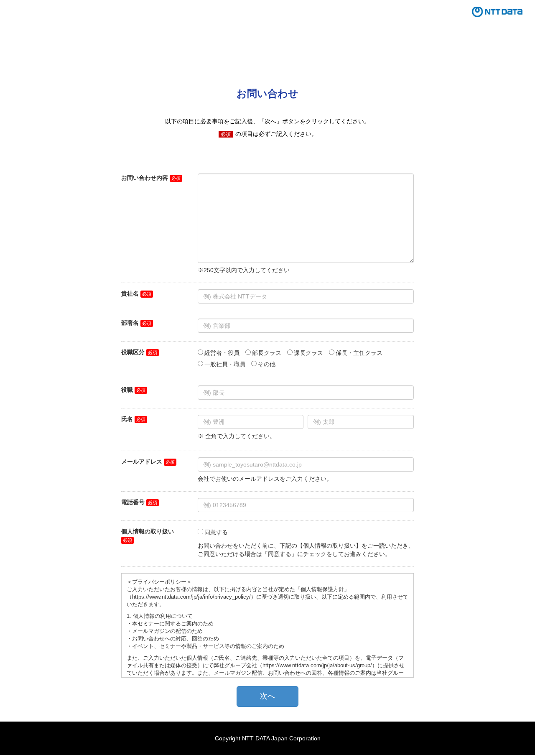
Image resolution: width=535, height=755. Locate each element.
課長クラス (308, 352)
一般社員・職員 (224, 364)
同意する (216, 532)
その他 (266, 364)
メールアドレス (141, 461)
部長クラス (266, 352)
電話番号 (133, 502)
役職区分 (133, 352)
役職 (127, 389)
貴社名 (130, 293)
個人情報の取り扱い (147, 531)
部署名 (130, 322)
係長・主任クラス (359, 352)
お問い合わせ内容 (144, 177)
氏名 (127, 419)
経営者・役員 (221, 352)
